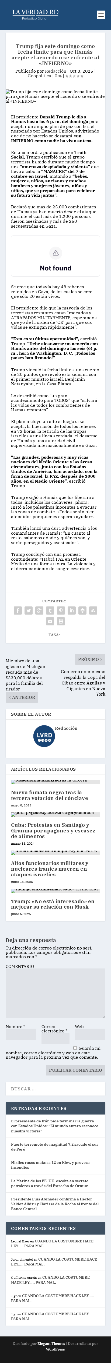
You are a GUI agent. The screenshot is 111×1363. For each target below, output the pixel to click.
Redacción (55, 71)
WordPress (55, 1349)
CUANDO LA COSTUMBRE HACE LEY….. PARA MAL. (50, 1280)
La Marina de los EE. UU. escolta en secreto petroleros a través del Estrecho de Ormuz (49, 1183)
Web (79, 1026)
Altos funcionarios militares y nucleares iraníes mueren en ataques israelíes (50, 869)
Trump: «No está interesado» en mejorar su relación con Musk (53, 904)
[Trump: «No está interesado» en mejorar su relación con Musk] (55, 891)
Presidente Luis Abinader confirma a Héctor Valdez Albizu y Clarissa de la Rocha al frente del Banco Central (55, 1204)
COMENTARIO (20, 966)
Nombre (15, 1026)
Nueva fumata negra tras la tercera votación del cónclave (49, 795)
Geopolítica (39, 75)
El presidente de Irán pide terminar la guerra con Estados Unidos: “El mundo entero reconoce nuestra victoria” (54, 1126)
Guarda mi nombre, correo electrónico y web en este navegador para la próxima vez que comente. (53, 1052)
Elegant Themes (51, 1343)
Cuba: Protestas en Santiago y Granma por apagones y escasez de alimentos (53, 830)
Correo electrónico (54, 1028)
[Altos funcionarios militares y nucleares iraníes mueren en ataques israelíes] (55, 853)
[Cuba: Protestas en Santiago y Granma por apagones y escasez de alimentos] (55, 814)
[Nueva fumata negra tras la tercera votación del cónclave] (55, 782)
